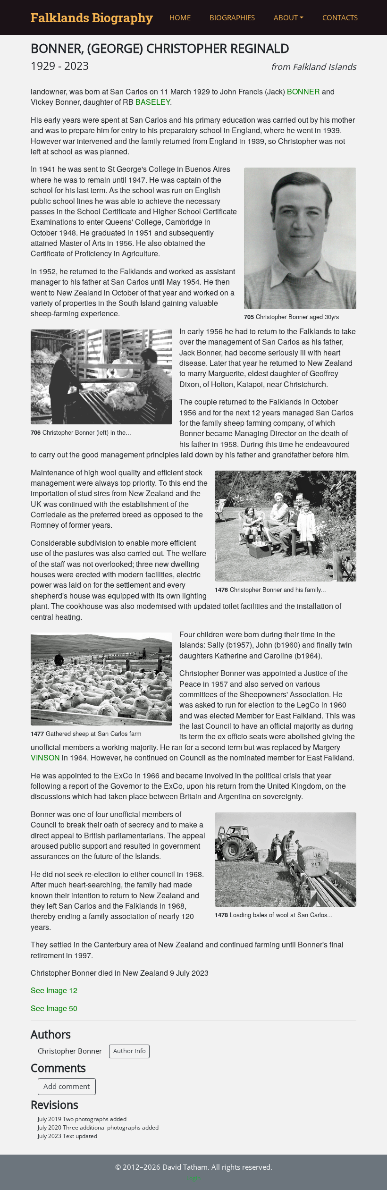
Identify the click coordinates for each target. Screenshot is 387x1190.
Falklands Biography (92, 17)
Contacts (340, 17)
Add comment (66, 1086)
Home (180, 17)
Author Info (129, 1051)
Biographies (232, 17)
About (286, 17)
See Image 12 (54, 990)
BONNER (303, 91)
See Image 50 (54, 1008)
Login (193, 1178)
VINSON (45, 757)
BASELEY (152, 101)
